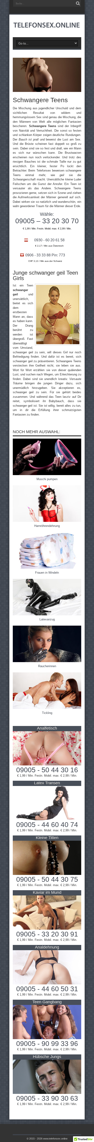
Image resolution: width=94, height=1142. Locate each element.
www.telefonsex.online (55, 1138)
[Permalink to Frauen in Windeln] (47, 567)
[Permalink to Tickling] (47, 708)
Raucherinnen (47, 666)
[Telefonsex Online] (47, 25)
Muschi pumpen (47, 479)
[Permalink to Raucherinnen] (47, 661)
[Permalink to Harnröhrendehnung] (47, 521)
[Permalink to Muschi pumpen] (47, 474)
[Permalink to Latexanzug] (47, 614)
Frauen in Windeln (47, 572)
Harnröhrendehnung (47, 526)
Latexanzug (47, 619)
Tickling (47, 713)
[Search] (77, 3)
